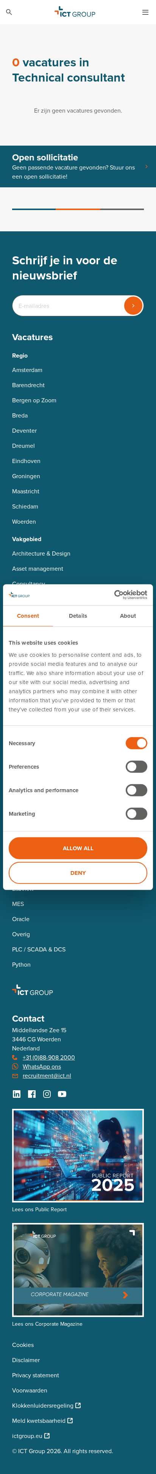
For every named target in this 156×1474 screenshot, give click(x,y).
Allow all (78, 848)
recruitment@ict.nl (47, 1075)
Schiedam (25, 506)
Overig (21, 934)
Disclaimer (26, 1360)
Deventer (24, 430)
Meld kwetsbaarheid (39, 1420)
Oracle (21, 919)
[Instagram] (46, 1094)
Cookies (23, 1345)
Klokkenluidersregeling (42, 1405)
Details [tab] (78, 616)
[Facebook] (31, 1094)
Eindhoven (26, 461)
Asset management (37, 568)
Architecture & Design (41, 553)
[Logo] (75, 12)
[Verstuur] (133, 306)
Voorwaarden (29, 1390)
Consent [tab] (28, 616)
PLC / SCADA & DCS (39, 949)
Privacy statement (35, 1375)
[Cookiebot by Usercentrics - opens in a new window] (114, 595)
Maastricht (25, 491)
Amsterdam (27, 370)
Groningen (26, 476)
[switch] (136, 766)
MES (18, 903)
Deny (78, 873)
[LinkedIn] (16, 1094)
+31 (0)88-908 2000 (49, 1057)
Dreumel (23, 445)
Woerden (24, 521)
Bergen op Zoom (34, 400)
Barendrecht (28, 385)
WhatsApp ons (42, 1066)
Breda (20, 415)
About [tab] (128, 616)
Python (21, 964)
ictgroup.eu (27, 1436)
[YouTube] (62, 1094)
